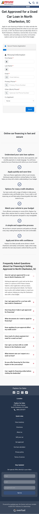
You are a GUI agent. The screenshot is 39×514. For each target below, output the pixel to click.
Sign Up (19, 493)
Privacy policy (19, 452)
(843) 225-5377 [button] (21, 409)
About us (19, 432)
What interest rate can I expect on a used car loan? (17, 355)
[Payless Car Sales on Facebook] (13, 392)
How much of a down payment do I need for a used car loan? (17, 337)
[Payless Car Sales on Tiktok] (26, 392)
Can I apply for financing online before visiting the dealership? (18, 372)
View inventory (19, 422)
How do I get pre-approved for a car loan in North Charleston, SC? (17, 276)
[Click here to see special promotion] (19, 7)
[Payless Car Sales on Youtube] (17, 392)
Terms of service (19, 457)
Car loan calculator (19, 447)
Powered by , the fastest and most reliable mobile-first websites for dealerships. (19, 505)
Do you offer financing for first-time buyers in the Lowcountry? (17, 363)
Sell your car (19, 437)
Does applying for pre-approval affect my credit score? (18, 328)
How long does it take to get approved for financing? (18, 311)
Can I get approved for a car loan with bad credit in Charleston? (18, 302)
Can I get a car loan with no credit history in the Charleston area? (16, 346)
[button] (30, 3)
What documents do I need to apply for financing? (18, 320)
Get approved (19, 442)
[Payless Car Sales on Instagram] (22, 392)
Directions (19, 427)
